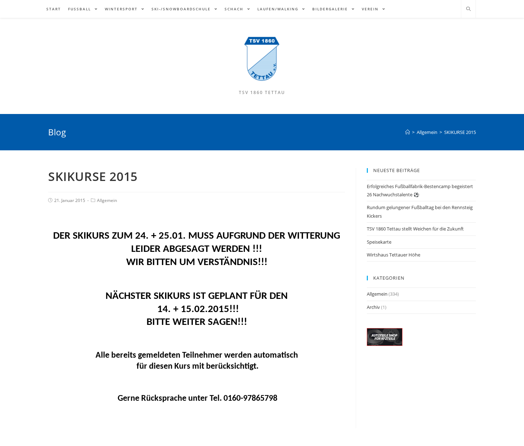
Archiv (373, 307)
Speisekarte (379, 242)
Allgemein (107, 200)
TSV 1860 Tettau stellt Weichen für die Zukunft (415, 228)
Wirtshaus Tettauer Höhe (393, 254)
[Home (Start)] (407, 132)
